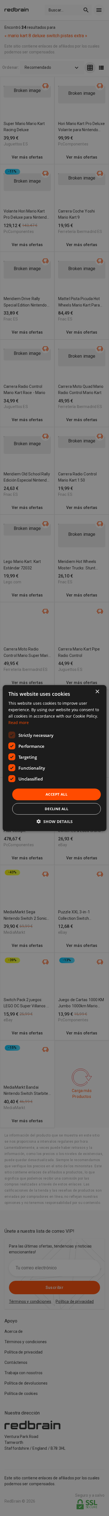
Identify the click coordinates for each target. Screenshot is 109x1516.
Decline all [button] (56, 808)
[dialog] (54, 758)
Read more (18, 722)
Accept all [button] (56, 794)
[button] (55, 821)
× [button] (97, 691)
